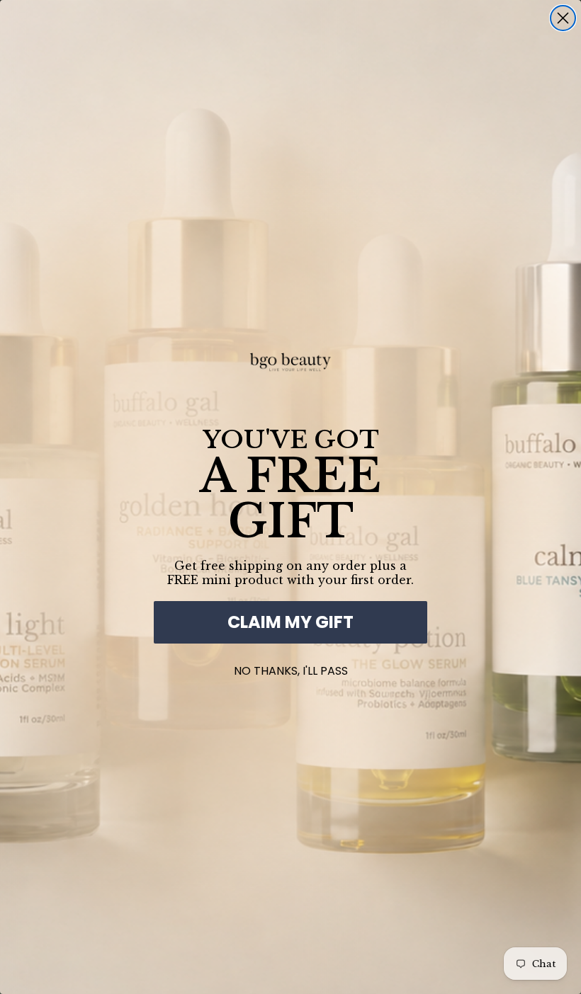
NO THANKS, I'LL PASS (291, 668)
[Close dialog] (563, 18)
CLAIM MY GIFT (290, 622)
